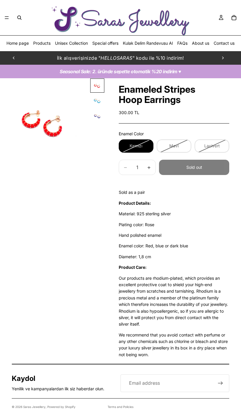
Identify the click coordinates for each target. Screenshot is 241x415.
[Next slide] (222, 57)
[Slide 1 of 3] (97, 85)
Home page (17, 43)
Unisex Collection (71, 43)
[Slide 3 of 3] (97, 116)
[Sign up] (220, 383)
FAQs (182, 43)
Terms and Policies (120, 407)
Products (42, 43)
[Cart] (233, 17)
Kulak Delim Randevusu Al (148, 43)
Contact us (224, 43)
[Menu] (7, 17)
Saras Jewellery (34, 407)
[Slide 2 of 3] (97, 100)
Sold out (194, 167)
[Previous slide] (13, 57)
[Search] (19, 17)
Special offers (105, 43)
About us (200, 43)
